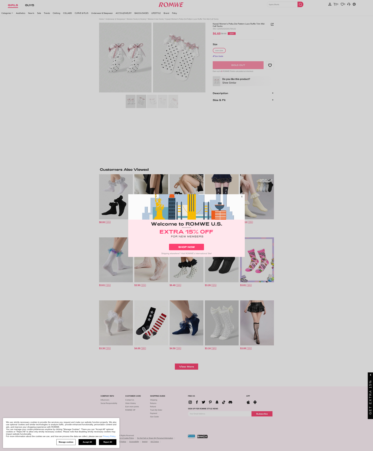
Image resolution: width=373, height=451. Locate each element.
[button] (242, 197)
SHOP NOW (186, 247)
